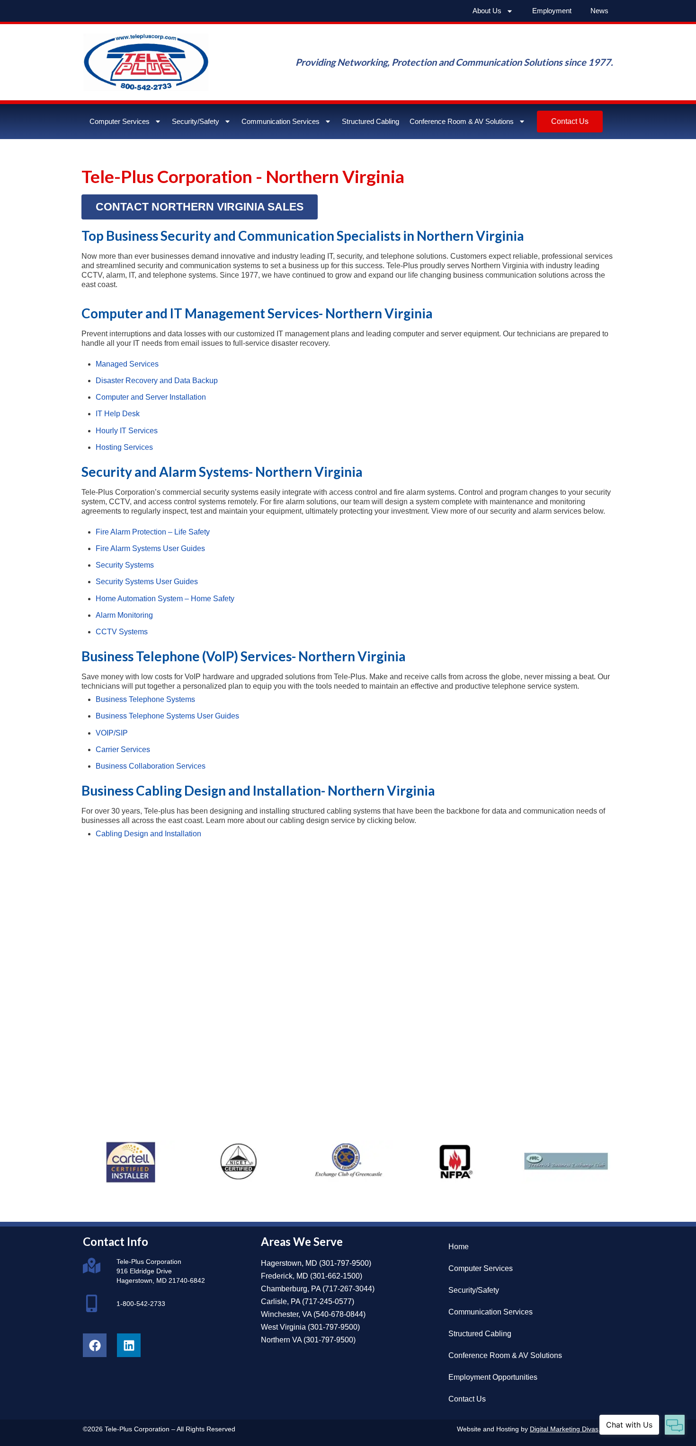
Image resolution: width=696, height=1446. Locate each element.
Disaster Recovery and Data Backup (157, 381)
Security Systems (125, 565)
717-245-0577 (328, 1301)
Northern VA (281, 1340)
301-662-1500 (336, 1276)
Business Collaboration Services (150, 766)
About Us (487, 11)
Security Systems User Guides (147, 582)
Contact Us (467, 1399)
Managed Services (127, 364)
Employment (551, 11)
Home (458, 1247)
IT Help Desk (118, 414)
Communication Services (280, 121)
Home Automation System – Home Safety (165, 599)
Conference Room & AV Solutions (462, 121)
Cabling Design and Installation (148, 834)
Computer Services (119, 121)
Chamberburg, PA (291, 1289)
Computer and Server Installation (151, 397)
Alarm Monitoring (124, 615)
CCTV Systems (122, 632)
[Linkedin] (129, 1345)
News (599, 11)
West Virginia (283, 1327)
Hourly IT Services (127, 431)
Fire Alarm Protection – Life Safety (153, 532)
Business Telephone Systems (145, 699)
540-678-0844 (339, 1314)
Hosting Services (124, 447)
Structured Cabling (370, 121)
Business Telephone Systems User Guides (167, 716)
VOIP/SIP (112, 733)
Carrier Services (123, 749)
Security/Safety (195, 121)
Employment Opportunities (492, 1377)
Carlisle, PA (280, 1301)
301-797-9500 (345, 1263)
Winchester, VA (286, 1314)
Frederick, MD (284, 1276)
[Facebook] (95, 1345)
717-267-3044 (348, 1289)
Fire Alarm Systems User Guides (150, 548)
